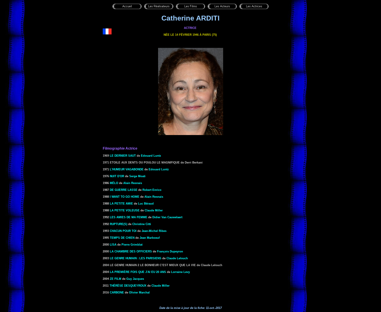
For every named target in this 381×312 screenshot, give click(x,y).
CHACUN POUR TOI (123, 231)
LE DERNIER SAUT (123, 155)
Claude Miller (154, 210)
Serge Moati (137, 176)
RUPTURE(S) (118, 224)
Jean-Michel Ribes (154, 231)
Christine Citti (141, 224)
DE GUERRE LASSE (123, 190)
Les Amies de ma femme (128, 217)
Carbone (117, 292)
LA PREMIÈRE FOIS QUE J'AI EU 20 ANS (138, 272)
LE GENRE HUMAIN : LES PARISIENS (135, 258)
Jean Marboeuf (150, 237)
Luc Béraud (146, 203)
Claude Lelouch (177, 258)
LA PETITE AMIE (121, 203)
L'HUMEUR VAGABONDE (127, 169)
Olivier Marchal (139, 292)
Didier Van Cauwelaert (167, 217)
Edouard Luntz (151, 155)
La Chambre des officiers (131, 251)
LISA (113, 244)
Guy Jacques (135, 278)
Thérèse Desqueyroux (128, 285)
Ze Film (115, 278)
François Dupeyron (170, 251)
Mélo (113, 183)
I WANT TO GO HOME (124, 196)
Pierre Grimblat (131, 244)
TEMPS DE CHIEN (122, 237)
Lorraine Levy (180, 272)
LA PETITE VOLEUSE (125, 210)
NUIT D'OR (117, 176)
